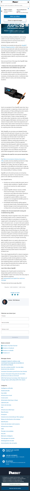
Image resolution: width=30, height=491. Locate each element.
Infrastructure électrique (7, 410)
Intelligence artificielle (7, 388)
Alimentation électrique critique (9, 400)
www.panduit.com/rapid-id (10, 278)
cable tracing (22, 287)
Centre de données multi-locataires (10, 424)
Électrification (4, 412)
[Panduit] (15, 2)
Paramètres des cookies (15, 484)
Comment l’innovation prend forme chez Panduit (14, 371)
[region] (15, 483)
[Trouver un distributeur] (4, 461)
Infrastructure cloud (6, 395)
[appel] (4, 456)
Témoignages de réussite (7, 438)
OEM (2, 429)
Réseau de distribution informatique (10, 419)
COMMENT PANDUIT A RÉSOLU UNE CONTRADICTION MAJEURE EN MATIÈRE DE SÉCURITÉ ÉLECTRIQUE (12, 363)
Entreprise (4, 414)
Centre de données (6, 405)
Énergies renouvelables (7, 431)
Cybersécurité (4, 402)
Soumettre (15, 337)
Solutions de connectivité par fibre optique (12, 417)
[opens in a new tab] (12, 294)
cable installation (14, 287)
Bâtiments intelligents (7, 436)
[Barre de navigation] (1, 1)
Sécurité (3, 433)
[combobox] (15, 5)
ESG (2, 407)
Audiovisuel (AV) (5, 390)
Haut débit (4, 393)
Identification (4, 421)
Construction (4, 398)
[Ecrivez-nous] (4, 450)
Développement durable (7, 440)
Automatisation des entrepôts (9, 443)
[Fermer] (27, 477)
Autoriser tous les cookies (15, 488)
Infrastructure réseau (7, 426)
